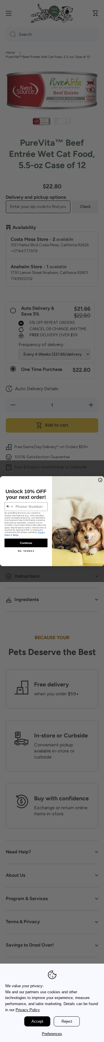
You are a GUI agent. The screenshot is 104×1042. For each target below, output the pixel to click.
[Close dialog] (100, 480)
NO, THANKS (26, 551)
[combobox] (9, 506)
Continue (26, 542)
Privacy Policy (28, 1010)
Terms (15, 535)
